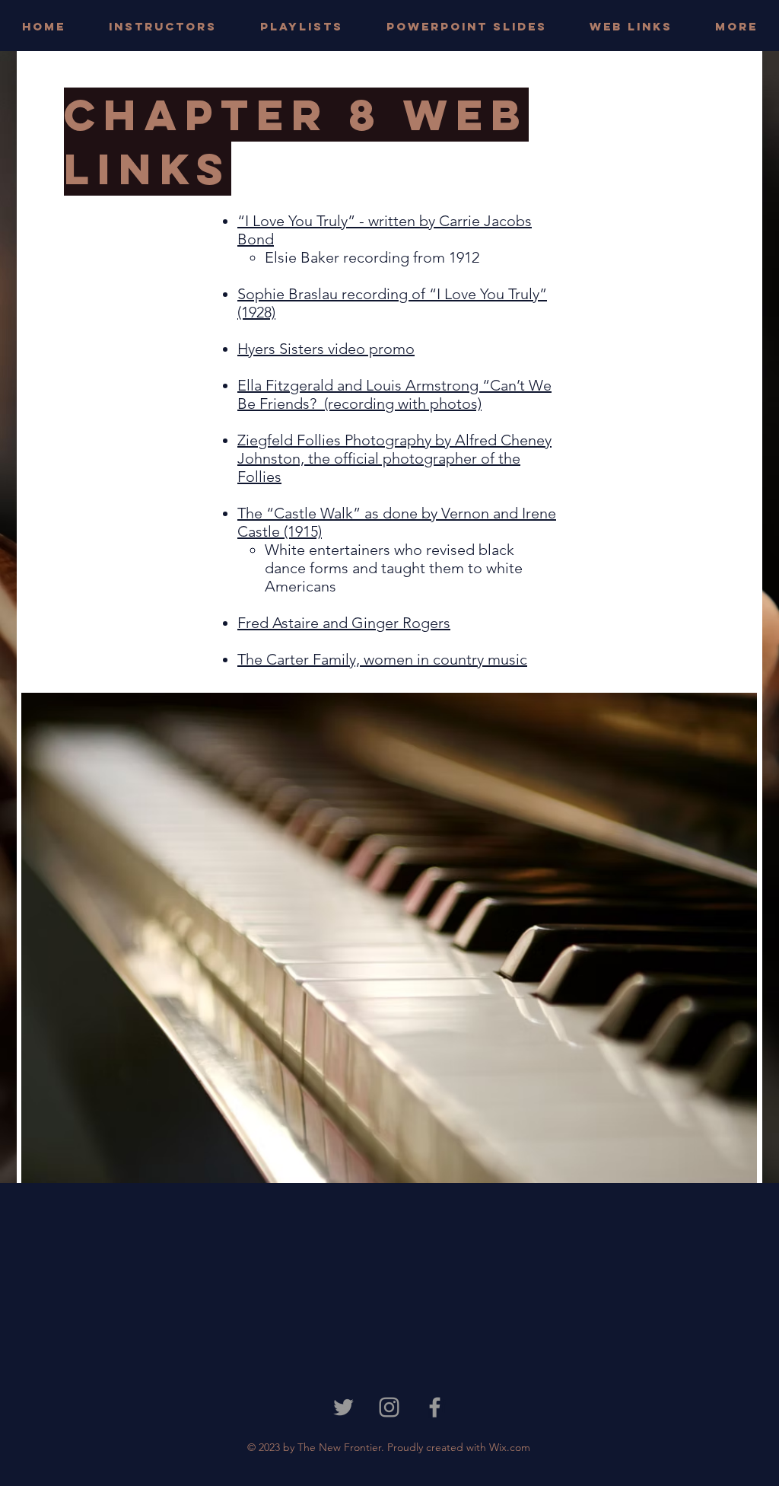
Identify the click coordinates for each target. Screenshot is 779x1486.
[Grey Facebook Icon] (434, 1407)
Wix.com (509, 1447)
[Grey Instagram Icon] (389, 1407)
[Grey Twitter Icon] (343, 1407)
